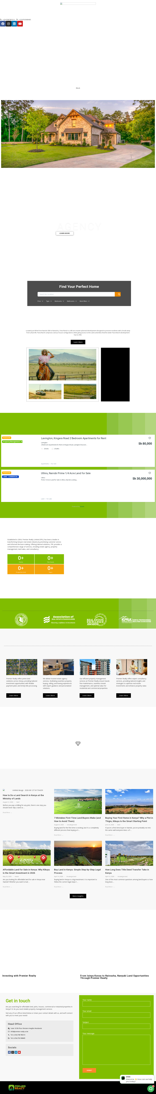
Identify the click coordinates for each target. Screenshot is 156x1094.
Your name (87, 1000)
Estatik (82, 506)
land (17, 802)
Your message (88, 1033)
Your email (87, 1011)
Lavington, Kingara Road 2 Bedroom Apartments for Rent (73, 438)
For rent (53, 464)
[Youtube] (20, 24)
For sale (49, 499)
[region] (78, 171)
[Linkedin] (14, 24)
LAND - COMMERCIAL (10, 476)
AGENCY (79, 227)
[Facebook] (3, 24)
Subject (86, 1022)
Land (42, 499)
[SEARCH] (118, 294)
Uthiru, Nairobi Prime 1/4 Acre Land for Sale (66, 473)
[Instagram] (8, 24)
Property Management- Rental (12, 441)
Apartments (45, 464)
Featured (6, 437)
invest (17, 876)
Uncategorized (72, 825)
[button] (78, 309)
